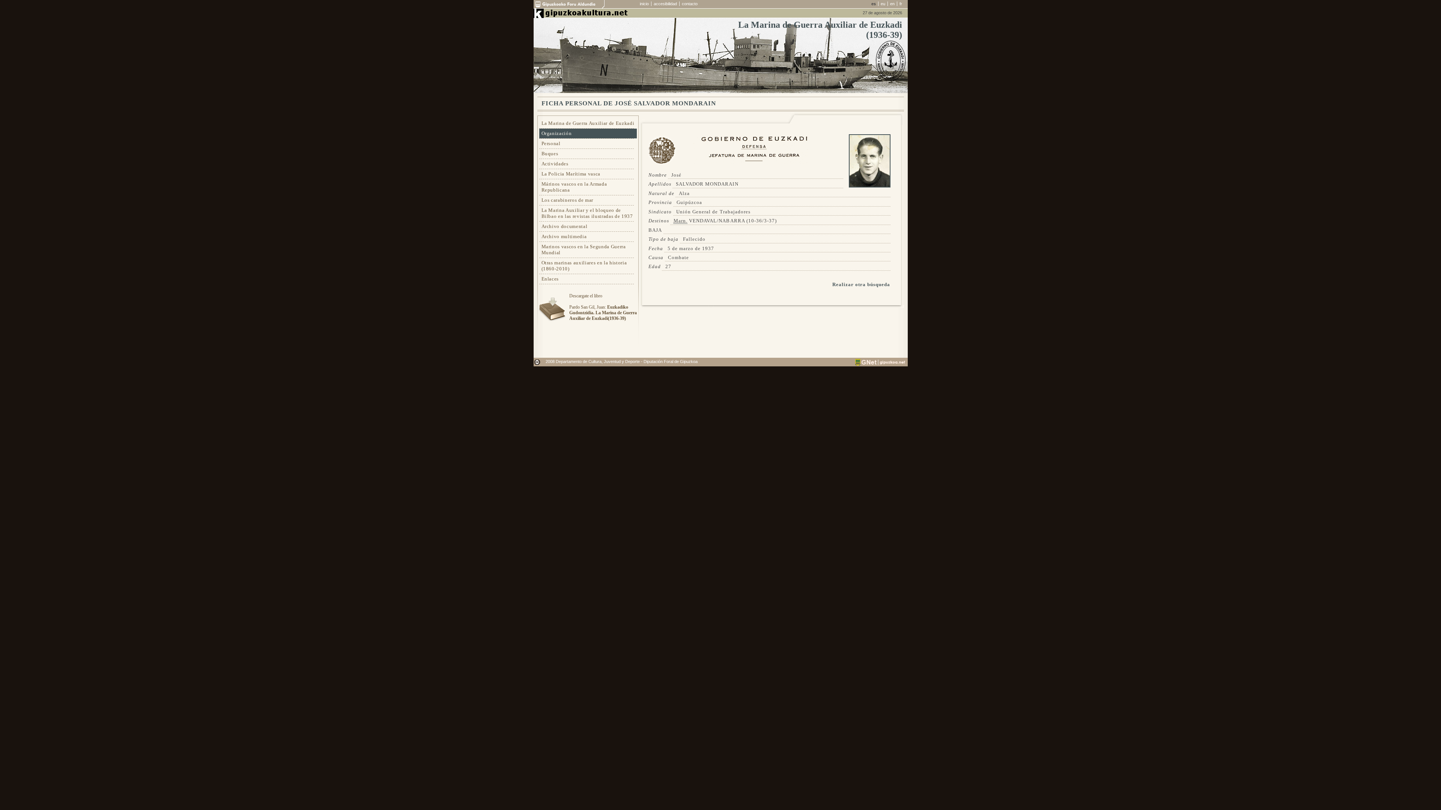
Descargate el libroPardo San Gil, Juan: (603, 307)
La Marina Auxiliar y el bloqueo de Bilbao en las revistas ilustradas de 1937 (587, 213)
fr (900, 4)
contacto (690, 4)
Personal (551, 143)
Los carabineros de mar (568, 200)
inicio (644, 4)
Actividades (555, 163)
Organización (557, 133)
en (892, 4)
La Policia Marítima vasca (571, 174)
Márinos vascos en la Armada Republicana (574, 187)
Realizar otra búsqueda (861, 284)
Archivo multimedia (564, 236)
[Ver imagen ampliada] (869, 186)
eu (883, 4)
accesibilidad (665, 4)
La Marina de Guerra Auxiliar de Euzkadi (588, 123)
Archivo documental (565, 226)
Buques (550, 153)
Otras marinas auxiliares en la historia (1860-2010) (584, 266)
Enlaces (550, 279)
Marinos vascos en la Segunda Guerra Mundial (584, 249)
